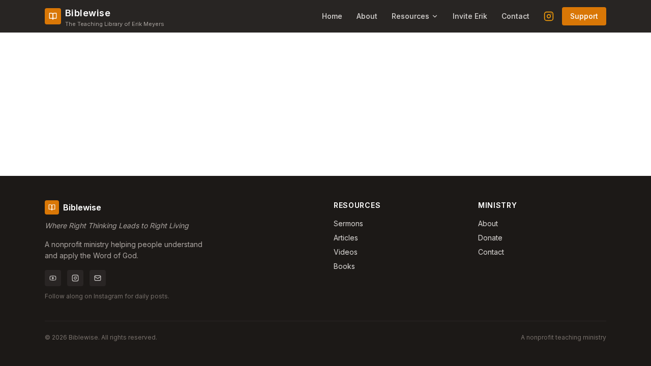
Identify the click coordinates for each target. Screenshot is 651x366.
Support (584, 16)
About (367, 16)
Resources (410, 16)
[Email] (98, 278)
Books (344, 266)
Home (332, 16)
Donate (490, 237)
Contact (515, 16)
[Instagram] (549, 16)
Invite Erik (470, 16)
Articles (346, 237)
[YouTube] (53, 278)
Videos (346, 252)
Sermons (348, 223)
